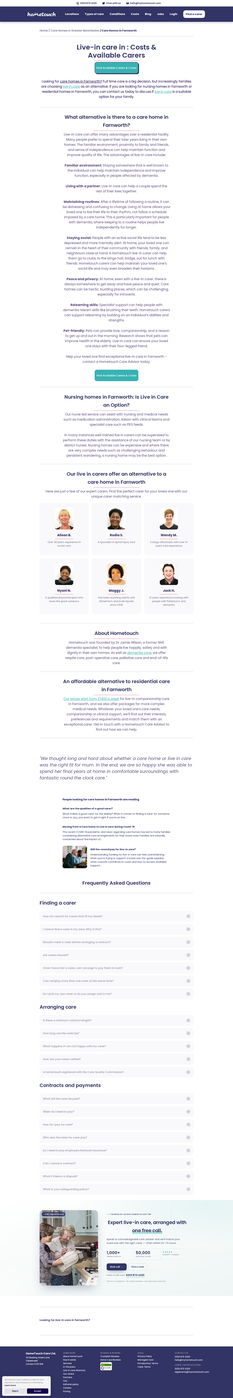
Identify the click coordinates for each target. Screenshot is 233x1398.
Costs (135, 14)
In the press (69, 1366)
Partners (67, 1377)
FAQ (65, 1380)
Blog (148, 14)
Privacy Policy (145, 1356)
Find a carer (194, 14)
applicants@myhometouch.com (192, 1372)
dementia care (139, 653)
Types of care (94, 14)
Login (173, 14)
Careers (67, 1387)
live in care (71, 86)
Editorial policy (71, 1384)
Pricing (66, 1391)
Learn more (10, 1385)
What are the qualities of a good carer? (88, 808)
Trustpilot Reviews (109, 1356)
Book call (116, 1266)
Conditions (117, 14)
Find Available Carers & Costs (116, 68)
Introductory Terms (148, 1363)
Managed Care (145, 1359)
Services (67, 1363)
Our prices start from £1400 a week (91, 699)
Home (44, 30)
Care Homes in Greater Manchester (75, 30)
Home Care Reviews (110, 1359)
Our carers (68, 1373)
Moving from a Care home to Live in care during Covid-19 (99, 826)
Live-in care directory (74, 1370)
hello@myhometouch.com (145, 3)
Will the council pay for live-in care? (76, 857)
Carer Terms (144, 1366)
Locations (72, 14)
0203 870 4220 (88, 3)
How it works (69, 1359)
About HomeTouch (73, 1356)
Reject (15, 1391)
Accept (37, 1391)
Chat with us (113, 3)
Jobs (160, 14)
